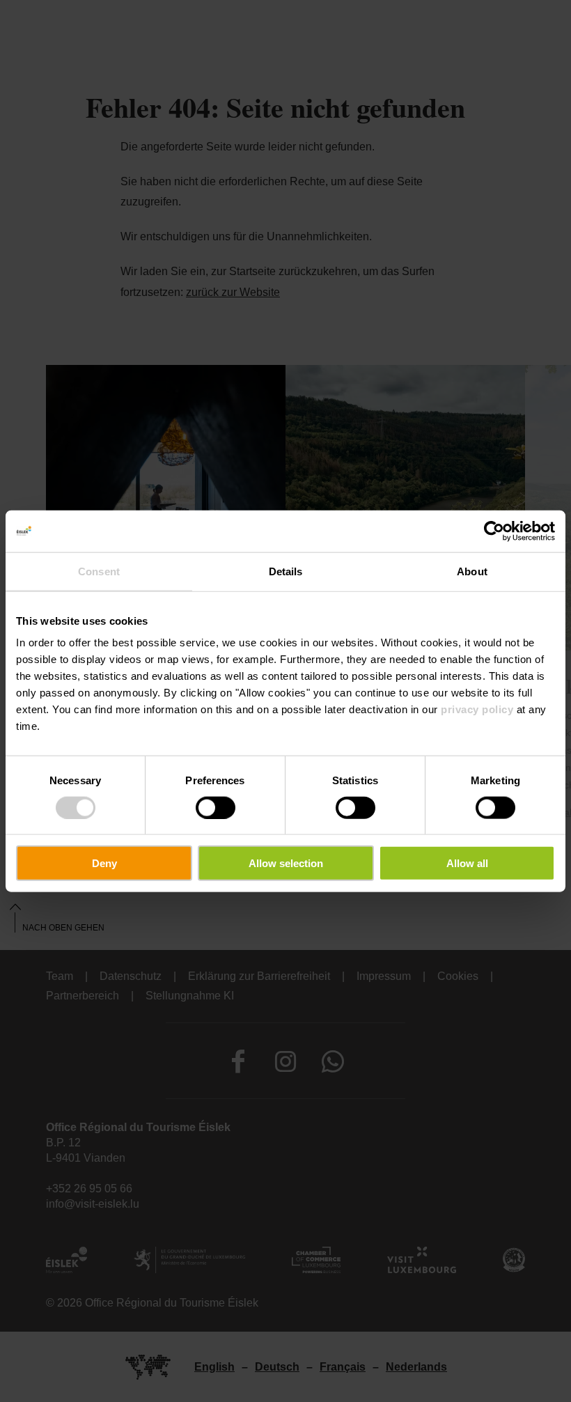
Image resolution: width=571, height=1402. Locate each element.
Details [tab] (286, 571)
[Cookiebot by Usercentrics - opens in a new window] (494, 530)
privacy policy (477, 709)
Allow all (467, 863)
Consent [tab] (99, 571)
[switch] (215, 807)
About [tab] (472, 571)
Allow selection (286, 863)
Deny (104, 863)
